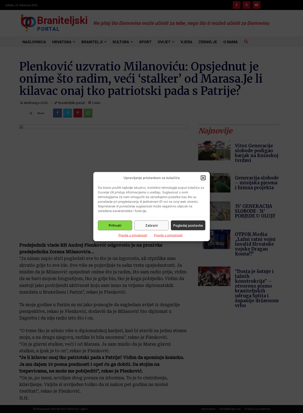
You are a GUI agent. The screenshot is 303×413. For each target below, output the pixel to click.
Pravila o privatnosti (132, 235)
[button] (203, 177)
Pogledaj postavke (188, 225)
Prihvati (115, 225)
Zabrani (151, 225)
